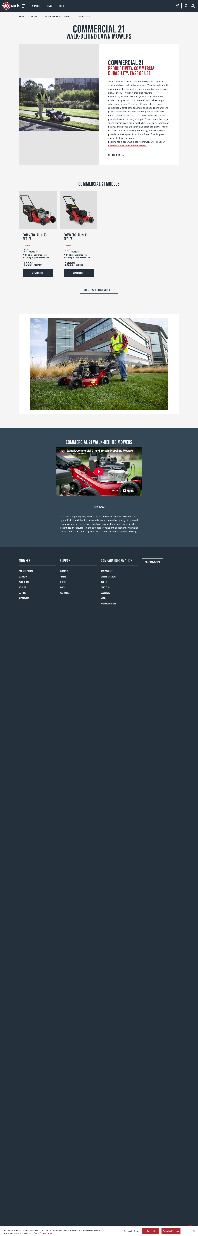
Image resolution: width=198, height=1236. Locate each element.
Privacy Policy (46, 1233)
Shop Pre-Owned (152, 562)
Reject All (151, 1231)
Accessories (65, 592)
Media (103, 598)
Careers (104, 582)
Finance (49, 6)
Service (63, 582)
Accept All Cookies (171, 1231)
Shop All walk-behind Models (97, 290)
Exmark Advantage (108, 576)
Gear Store (105, 592)
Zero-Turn (23, 576)
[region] (99, 1231)
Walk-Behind (24, 582)
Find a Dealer (99, 506)
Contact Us (105, 587)
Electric (22, 592)
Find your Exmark (26, 571)
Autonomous (24, 598)
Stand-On (22, 587)
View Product (37, 273)
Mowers (35, 6)
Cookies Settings (131, 1231)
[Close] (194, 1231)
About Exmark (106, 571)
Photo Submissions (108, 603)
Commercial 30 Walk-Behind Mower (127, 145)
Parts (62, 6)
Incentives (64, 571)
